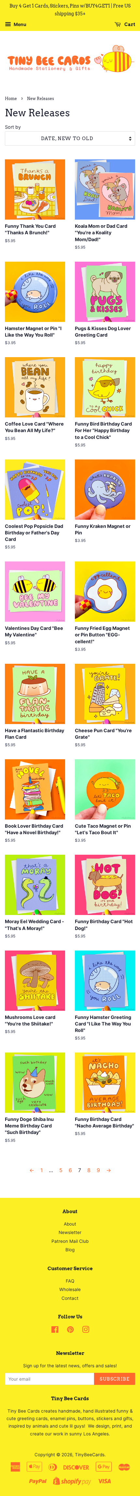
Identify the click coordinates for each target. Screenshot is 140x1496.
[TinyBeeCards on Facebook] (55, 1330)
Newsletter (70, 1232)
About (70, 1224)
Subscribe (115, 1379)
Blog (70, 1249)
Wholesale (70, 1289)
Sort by (13, 127)
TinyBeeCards (90, 1454)
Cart (129, 24)
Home (11, 98)
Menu (19, 24)
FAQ (70, 1281)
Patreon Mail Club (70, 1241)
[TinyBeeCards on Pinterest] (70, 1330)
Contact (70, 1298)
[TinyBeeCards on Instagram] (85, 1330)
